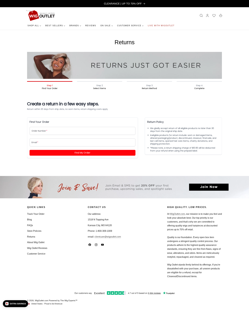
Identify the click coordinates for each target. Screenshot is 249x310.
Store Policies (34, 231)
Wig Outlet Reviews (37, 248)
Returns (31, 236)
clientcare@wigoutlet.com (108, 236)
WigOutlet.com (177, 214)
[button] (201, 15)
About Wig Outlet (35, 242)
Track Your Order (35, 214)
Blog (29, 219)
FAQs (30, 225)
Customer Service (36, 253)
